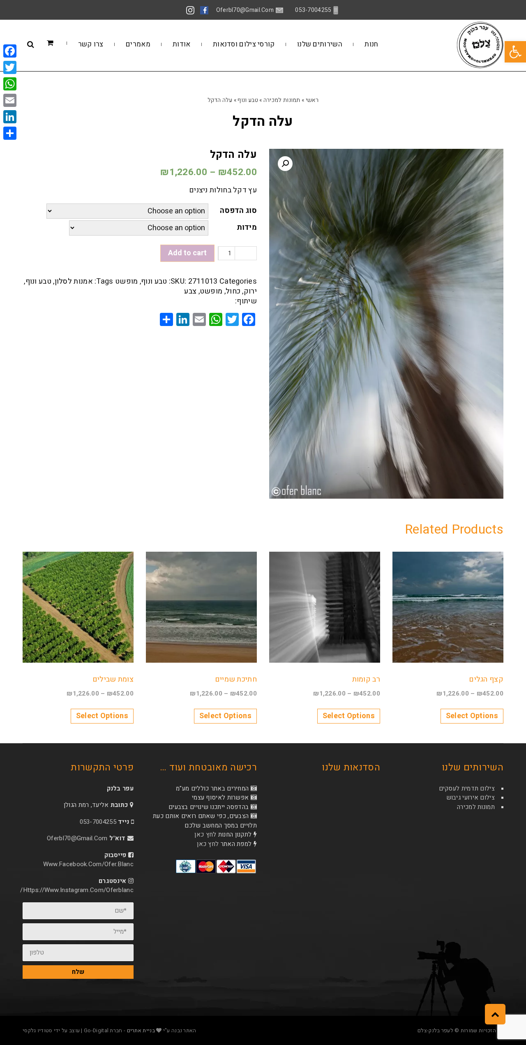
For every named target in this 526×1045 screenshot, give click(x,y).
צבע (190, 291)
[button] (515, 51)
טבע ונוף (248, 100)
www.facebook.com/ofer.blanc (88, 864)
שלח (78, 971)
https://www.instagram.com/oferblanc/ (77, 890)
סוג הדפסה (238, 210)
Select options (472, 715)
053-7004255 (98, 821)
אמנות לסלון (74, 281)
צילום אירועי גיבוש (470, 797)
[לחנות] (62, 43)
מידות (247, 227)
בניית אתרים (141, 1030)
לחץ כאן (205, 834)
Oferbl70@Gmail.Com (77, 838)
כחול (233, 291)
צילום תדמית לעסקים (467, 788)
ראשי (312, 100)
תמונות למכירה (281, 100)
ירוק (250, 291)
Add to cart (187, 253)
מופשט (126, 281)
